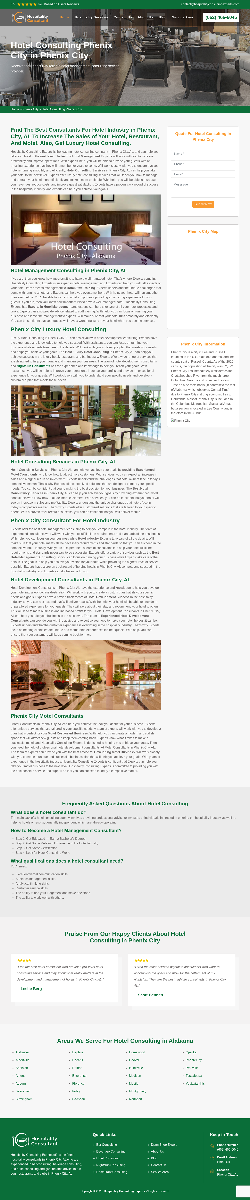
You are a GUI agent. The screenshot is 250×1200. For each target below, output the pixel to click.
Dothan (77, 1068)
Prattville (192, 1068)
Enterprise (79, 1075)
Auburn (21, 1083)
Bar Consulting (106, 1144)
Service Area (182, 17)
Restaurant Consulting (111, 1172)
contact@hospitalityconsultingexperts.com (210, 4)
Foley (76, 1091)
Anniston (22, 1068)
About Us (145, 17)
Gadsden (78, 1099)
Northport (135, 1099)
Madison (135, 1075)
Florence (78, 1083)
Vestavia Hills (195, 1083)
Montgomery (137, 1091)
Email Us (223, 1162)
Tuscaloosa (194, 1075)
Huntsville (136, 1068)
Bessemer (23, 1091)
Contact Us (123, 17)
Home (64, 17)
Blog (163, 17)
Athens (20, 1075)
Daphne (77, 1052)
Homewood (137, 1052)
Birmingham (24, 1099)
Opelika (191, 1052)
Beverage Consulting (111, 1151)
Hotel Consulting (108, 1158)
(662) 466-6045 (227, 1149)
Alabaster (22, 1052)
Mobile (133, 1083)
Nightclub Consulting (110, 1165)
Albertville (22, 1060)
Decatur (77, 1060)
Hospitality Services (91, 17)
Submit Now (203, 204)
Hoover (134, 1060)
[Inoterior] (30, 17)
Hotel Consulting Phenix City (62, 109)
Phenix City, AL (227, 1174)
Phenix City (30, 109)
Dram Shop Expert (164, 1144)
